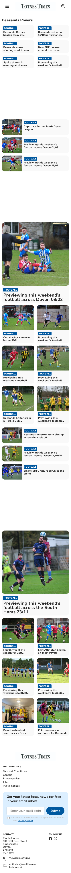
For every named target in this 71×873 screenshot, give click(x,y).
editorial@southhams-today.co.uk (22, 866)
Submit (55, 811)
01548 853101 (21, 858)
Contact (7, 775)
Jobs (5, 782)
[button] (7, 6)
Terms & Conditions (15, 771)
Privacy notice (25, 820)
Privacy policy (11, 778)
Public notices (11, 785)
